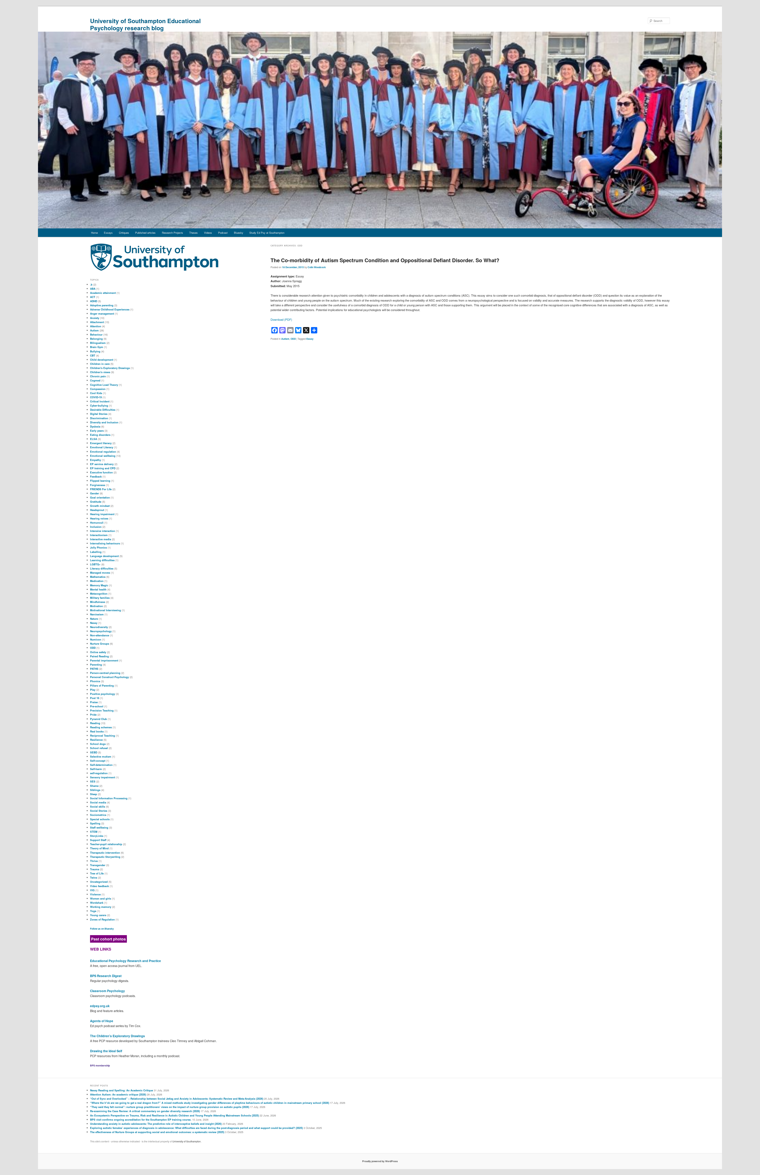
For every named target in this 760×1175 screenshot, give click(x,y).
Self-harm (96, 769)
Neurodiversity (99, 627)
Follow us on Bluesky (102, 928)
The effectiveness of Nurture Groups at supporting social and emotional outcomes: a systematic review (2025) (157, 1132)
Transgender (97, 865)
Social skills (97, 806)
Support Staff (98, 840)
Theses (193, 233)
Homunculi (97, 522)
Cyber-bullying (99, 405)
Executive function (101, 472)
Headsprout (97, 510)
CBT (92, 355)
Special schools (100, 819)
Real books (97, 731)
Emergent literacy (101, 443)
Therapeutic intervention (105, 852)
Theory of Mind (99, 848)
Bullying (95, 351)
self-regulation (99, 773)
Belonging (96, 339)
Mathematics (97, 577)
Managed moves (100, 572)
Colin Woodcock (317, 267)
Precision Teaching (102, 710)
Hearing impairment (102, 514)
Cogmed (95, 380)
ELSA (93, 439)
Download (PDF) (281, 319)
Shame (94, 786)
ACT (92, 297)
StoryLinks (96, 836)
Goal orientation (100, 497)
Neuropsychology (101, 631)
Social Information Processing (108, 798)
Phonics (95, 681)
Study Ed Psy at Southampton (266, 233)
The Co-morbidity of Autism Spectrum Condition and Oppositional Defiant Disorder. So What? (385, 260)
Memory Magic (99, 585)
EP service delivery (102, 464)
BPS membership (100, 1065)
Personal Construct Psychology (109, 677)
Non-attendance (99, 635)
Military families (100, 598)
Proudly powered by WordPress (380, 1161)
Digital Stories (98, 414)
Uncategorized (99, 882)
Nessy (93, 623)
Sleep (93, 794)
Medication (97, 581)
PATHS (94, 669)
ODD (293, 339)
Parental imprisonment (104, 660)
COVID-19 (96, 397)
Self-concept (97, 761)
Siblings (95, 790)
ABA (92, 288)
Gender (94, 493)
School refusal (99, 748)
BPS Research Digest (106, 975)
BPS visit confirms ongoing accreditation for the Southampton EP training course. (140, 1119)
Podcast (223, 233)
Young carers (98, 915)
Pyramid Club (98, 719)
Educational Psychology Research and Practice (125, 960)
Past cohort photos (108, 939)
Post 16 (94, 698)
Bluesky (238, 233)
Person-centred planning (105, 673)
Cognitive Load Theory (104, 385)
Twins (93, 877)
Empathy (95, 460)
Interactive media (100, 539)
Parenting (96, 664)
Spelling (95, 823)
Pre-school (96, 706)
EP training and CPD (102, 468)
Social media (98, 802)
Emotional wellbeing (102, 456)
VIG (92, 890)
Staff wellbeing (99, 827)
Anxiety (94, 318)
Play (92, 690)
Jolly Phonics (98, 547)
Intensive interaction (102, 531)
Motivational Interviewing (105, 610)
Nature (94, 619)
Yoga (93, 911)
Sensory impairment (102, 777)
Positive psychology (102, 694)
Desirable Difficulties (102, 410)
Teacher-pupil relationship (106, 844)
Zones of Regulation (102, 919)
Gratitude (95, 501)
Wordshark (96, 902)
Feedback (96, 476)
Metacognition (98, 593)
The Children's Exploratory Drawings (117, 1036)
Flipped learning (100, 480)
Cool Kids (96, 393)
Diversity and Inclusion (104, 422)
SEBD (93, 752)
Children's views (100, 372)
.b (91, 284)
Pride (93, 714)
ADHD (93, 301)
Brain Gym (96, 347)
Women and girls (100, 898)
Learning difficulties (102, 560)
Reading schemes (101, 727)
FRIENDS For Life (101, 489)
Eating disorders (100, 435)
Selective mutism (100, 756)
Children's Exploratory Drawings (110, 368)
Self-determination (101, 765)
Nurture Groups (99, 643)
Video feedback (99, 886)
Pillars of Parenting (102, 685)
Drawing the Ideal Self (106, 1051)
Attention (95, 326)
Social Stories (98, 811)
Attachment (97, 322)
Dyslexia (95, 426)
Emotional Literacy (101, 447)
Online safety (98, 652)
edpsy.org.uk (100, 1006)
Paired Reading (99, 656)
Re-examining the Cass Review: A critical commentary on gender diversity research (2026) (145, 1111)
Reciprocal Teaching (102, 735)
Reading (95, 723)
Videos (208, 233)
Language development (104, 556)
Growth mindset (100, 506)
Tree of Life (97, 873)
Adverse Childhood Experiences (109, 309)
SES (92, 781)
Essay (310, 339)
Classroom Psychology (107, 991)
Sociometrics (98, 815)
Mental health (98, 589)
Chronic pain (98, 376)
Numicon (95, 639)
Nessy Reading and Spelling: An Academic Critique (121, 1090)
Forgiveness (97, 485)
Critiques (124, 233)
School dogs (98, 744)
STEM (93, 831)
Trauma (94, 869)
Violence (95, 894)
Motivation (96, 606)
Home (94, 233)
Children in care (100, 364)
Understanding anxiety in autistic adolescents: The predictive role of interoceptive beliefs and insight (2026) (156, 1124)
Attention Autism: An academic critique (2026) (118, 1094)
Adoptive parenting (101, 305)
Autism (285, 339)
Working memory (100, 907)
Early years (97, 430)
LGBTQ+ (95, 564)
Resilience (96, 740)
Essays (108, 233)
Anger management (102, 313)
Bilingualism (98, 343)
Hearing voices (99, 518)
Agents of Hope (101, 1021)
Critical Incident (99, 401)
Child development (101, 359)
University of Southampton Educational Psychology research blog (145, 24)
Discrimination (99, 418)
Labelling (96, 552)
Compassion (97, 389)
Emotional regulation (103, 451)
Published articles (145, 233)
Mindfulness (97, 602)
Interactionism (99, 535)
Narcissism (97, 614)
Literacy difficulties (101, 568)
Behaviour (96, 334)
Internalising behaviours (105, 543)
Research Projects (172, 233)
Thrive (94, 861)
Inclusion (96, 527)
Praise (94, 702)
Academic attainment (103, 293)
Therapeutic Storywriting (105, 857)
